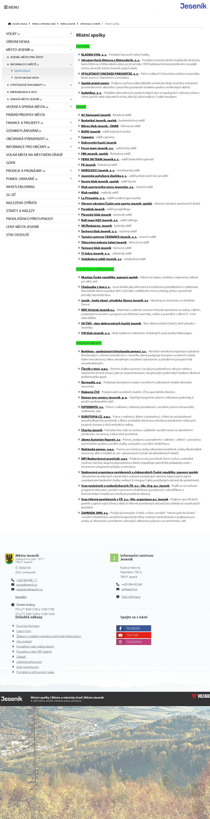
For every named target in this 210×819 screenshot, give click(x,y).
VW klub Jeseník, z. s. (95, 333)
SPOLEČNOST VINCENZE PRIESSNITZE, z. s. (110, 74)
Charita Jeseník (91, 430)
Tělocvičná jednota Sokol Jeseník (104, 242)
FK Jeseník (88, 165)
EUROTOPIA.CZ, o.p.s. (96, 416)
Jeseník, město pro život (26, 57)
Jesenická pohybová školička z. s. (104, 176)
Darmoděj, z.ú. (91, 382)
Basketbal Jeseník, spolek (98, 120)
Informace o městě (90, 24)
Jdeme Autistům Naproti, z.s (100, 439)
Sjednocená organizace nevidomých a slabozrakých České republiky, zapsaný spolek (139, 472)
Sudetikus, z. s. (91, 93)
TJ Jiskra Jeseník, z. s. (95, 253)
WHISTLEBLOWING (20, 186)
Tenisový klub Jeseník (96, 248)
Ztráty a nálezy (20, 210)
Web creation (201, 696)
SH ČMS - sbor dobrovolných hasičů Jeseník (111, 323)
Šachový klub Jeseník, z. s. (99, 231)
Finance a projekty (24, 122)
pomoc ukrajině (22, 178)
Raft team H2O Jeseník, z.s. (99, 220)
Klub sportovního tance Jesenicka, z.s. (107, 187)
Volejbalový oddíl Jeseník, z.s (101, 259)
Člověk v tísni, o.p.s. (94, 369)
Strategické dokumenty (27, 85)
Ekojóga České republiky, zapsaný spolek (109, 277)
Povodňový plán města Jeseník (35, 646)
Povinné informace (27, 626)
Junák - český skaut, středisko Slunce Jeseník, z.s (114, 300)
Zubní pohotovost (27, 667)
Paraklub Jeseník (93, 209)
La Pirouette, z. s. (93, 198)
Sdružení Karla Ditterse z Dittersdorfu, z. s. (110, 60)
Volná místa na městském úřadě (34, 154)
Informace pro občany (28, 146)
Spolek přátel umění (95, 83)
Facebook (133, 628)
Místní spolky (22, 70)
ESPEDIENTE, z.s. (92, 407)
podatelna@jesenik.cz (29, 589)
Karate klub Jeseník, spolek (100, 181)
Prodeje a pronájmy (25, 170)
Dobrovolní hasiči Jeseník (98, 142)
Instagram (134, 642)
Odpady (21, 657)
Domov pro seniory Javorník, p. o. (104, 397)
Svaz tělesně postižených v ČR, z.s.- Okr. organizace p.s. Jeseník (124, 499)
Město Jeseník (67, 24)
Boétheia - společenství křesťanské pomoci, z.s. (114, 351)
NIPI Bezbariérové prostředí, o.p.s (104, 458)
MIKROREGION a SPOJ (23, 92)
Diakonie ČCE (90, 392)
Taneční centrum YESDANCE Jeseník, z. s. (109, 237)
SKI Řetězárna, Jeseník (96, 226)
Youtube (132, 635)
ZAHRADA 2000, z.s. (94, 513)
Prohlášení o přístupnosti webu (35, 672)
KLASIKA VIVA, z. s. (94, 54)
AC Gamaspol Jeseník (96, 115)
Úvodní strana (193, 6)
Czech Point (23, 631)
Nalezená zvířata (21, 202)
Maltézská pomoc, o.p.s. (97, 449)
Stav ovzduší (17, 234)
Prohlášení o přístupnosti (29, 218)
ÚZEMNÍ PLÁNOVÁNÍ (23, 130)
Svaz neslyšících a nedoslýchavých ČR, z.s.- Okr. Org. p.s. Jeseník (125, 486)
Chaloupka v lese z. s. (95, 287)
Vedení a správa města (27, 106)
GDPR (10, 162)
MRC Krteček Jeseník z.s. (98, 310)
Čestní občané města (26, 77)
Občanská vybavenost (27, 138)
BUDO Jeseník (90, 131)
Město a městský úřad (43, 24)
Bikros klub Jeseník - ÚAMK (100, 126)
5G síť (11, 194)
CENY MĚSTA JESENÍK (22, 226)
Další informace (130, 597)
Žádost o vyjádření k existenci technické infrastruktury (48, 636)
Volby (13, 33)
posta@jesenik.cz (26, 584)
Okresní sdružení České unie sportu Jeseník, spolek (116, 203)
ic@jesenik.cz (129, 589)
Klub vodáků (90, 192)
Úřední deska (18, 41)
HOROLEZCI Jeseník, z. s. (98, 170)
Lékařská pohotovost (29, 662)
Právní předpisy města (25, 114)
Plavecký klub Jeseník (96, 214)
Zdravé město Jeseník (26, 99)
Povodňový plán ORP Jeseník (34, 651)
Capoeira (87, 137)
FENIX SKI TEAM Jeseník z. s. (100, 159)
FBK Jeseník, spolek (94, 154)
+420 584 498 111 (26, 580)
